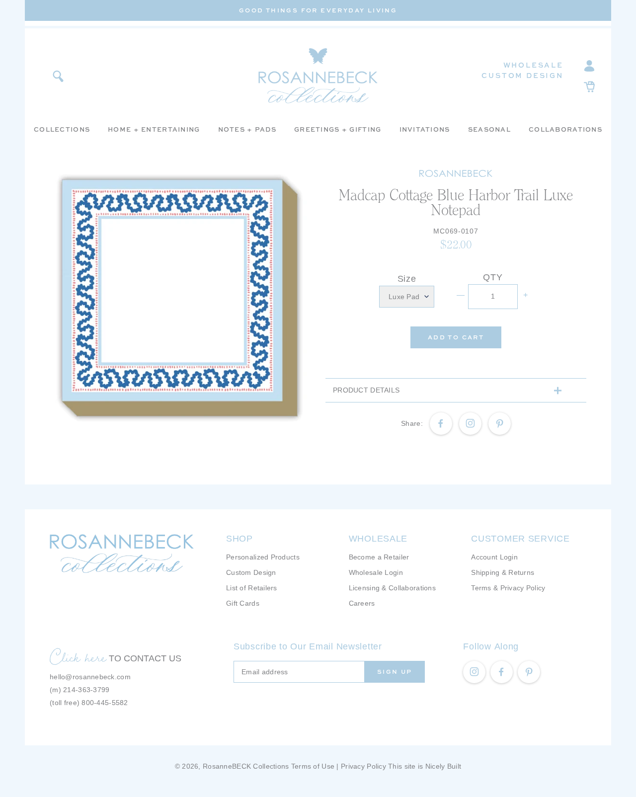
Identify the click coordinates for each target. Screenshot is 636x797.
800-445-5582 (104, 703)
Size (407, 279)
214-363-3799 (86, 690)
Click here (78, 656)
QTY (492, 277)
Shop (239, 538)
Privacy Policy (363, 766)
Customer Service (520, 538)
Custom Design (522, 75)
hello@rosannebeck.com (90, 677)
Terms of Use (312, 766)
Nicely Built (443, 766)
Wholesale (533, 65)
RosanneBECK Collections (246, 766)
